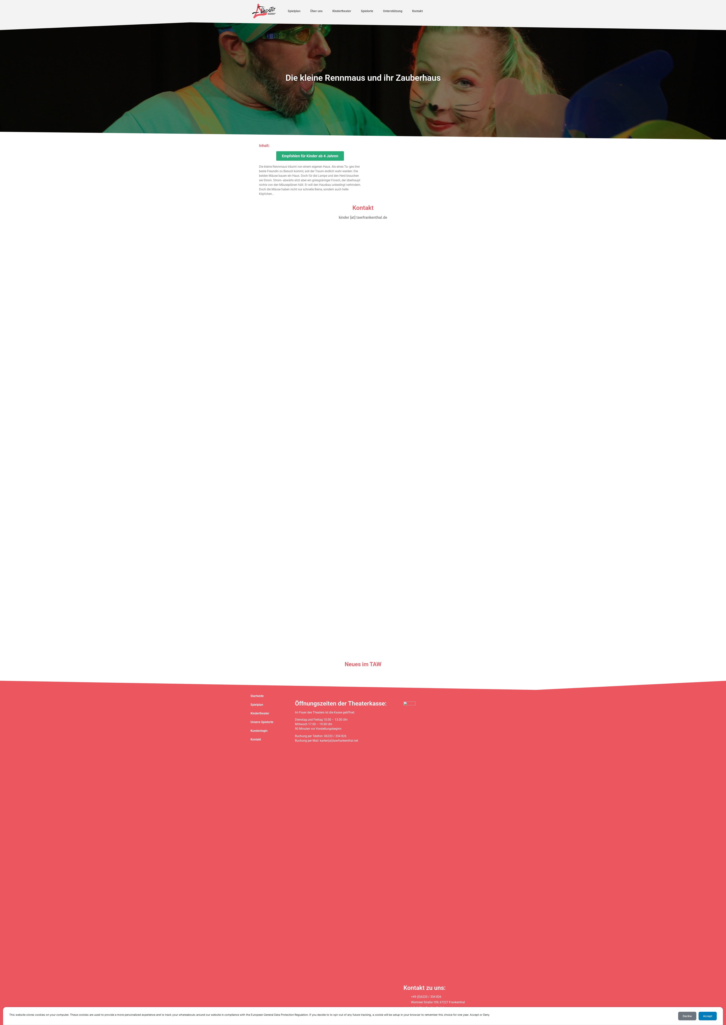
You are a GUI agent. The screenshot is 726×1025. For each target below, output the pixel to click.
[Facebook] (430, 696)
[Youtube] (466, 11)
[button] (310, 156)
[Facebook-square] (451, 11)
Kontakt (417, 11)
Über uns (316, 11)
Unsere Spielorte (262, 722)
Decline (687, 1016)
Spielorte (367, 11)
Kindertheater (341, 11)
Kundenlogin (259, 731)
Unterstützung (392, 11)
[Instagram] (459, 11)
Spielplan (294, 11)
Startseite (257, 696)
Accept (707, 1016)
